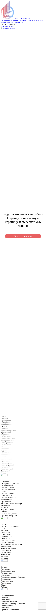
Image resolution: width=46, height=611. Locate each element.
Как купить (5, 22)
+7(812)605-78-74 (7, 26)
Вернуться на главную (23, 236)
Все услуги (31, 20)
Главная (4, 20)
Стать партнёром (16, 22)
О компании (12, 20)
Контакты (39, 20)
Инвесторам (21, 20)
